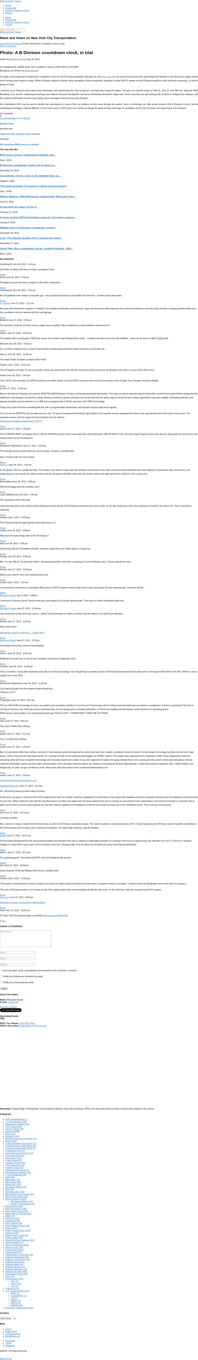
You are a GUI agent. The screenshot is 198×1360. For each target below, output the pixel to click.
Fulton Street (13, 1160)
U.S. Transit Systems (17, 1291)
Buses (11, 1141)
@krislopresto (31, 71)
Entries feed (11, 1331)
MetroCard (13, 1184)
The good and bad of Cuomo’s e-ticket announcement (33, 186)
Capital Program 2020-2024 (20, 1148)
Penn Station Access (17, 1226)
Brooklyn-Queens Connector (21, 1139)
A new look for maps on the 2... (19, 207)
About (8, 6)
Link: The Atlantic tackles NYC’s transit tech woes (30, 238)
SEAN (3, 835)
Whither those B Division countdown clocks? (28, 227)
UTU (14, 1286)
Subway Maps (14, 1264)
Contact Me (10, 8)
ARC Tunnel (13, 1126)
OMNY (10, 1216)
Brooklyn (12, 1136)
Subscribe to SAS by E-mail (33, 1026)
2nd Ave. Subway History (17, 10)
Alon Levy (5, 897)
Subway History (15, 1262)
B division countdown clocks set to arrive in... (28, 165)
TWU (16, 1284)
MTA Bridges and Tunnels (19, 1194)
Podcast (11, 1228)
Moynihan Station (15, 1187)
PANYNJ (12, 1218)
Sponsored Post (14, 1250)
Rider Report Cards (16, 1235)
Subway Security (16, 1271)
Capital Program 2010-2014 (20, 1143)
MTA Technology (14, 44)
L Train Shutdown (15, 1175)
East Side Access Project (19, 1153)
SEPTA (16, 1303)
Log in (8, 1329)
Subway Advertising (17, 1257)
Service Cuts (14, 1247)
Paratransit (12, 1221)
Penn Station (13, 1223)
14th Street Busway (16, 1119)
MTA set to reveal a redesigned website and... (28, 155)
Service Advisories (17, 1245)
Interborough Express (17, 1170)
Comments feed (12, 1334)
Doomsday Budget (22, 1201)
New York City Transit (18, 1213)
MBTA (16, 1300)
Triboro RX (12, 1288)
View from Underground (19, 1308)
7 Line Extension (16, 1122)
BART (15, 1293)
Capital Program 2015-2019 (20, 1146)
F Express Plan (14, 1155)
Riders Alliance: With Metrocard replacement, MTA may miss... (38, 196)
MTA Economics (15, 1199)
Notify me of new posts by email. (18, 982)
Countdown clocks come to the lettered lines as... (30, 175)
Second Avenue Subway (19, 1240)
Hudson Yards (14, 1168)
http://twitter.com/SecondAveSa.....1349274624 (22, 633)
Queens (11, 1233)
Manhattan (12, 1180)
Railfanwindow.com (9, 786)
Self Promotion (14, 1242)
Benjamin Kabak (18, 59)
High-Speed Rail (15, 1165)
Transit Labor (14, 1279)
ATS (54, 523)
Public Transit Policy (17, 1230)
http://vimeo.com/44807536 (55, 915)
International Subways (18, 1172)
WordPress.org (12, 1336)
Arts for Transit (14, 1129)
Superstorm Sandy (16, 1274)
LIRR (10, 1177)
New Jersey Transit (16, 1211)
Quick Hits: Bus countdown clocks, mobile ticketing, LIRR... (36, 248)
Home (3, 44)
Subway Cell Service (17, 1259)
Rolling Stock (13, 1238)
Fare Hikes (13, 1158)
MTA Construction (16, 1197)
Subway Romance (16, 1269)
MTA (9, 1189)
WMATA (17, 1305)
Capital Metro (19, 1296)
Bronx (10, 1134)
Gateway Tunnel (15, 1163)
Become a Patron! (8, 1007)
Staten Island (13, 1252)
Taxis (10, 1276)
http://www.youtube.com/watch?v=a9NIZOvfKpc (22, 902)
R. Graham (5, 303)
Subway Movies (15, 1267)
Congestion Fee (15, 1151)
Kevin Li (4, 465)
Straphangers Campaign (19, 1255)
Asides (8, 1131)
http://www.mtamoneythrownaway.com (18, 780)
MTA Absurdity (15, 1192)
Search (8, 13)
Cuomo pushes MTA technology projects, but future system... (38, 217)
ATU (14, 1281)
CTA (14, 1298)
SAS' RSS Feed (27, 1023)
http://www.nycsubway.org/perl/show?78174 (21, 421)
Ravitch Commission (23, 1204)
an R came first (108, 77)
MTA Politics (14, 1206)
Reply (3, 275)
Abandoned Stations (17, 1124)
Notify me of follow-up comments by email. (23, 976)
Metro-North (13, 1182)
